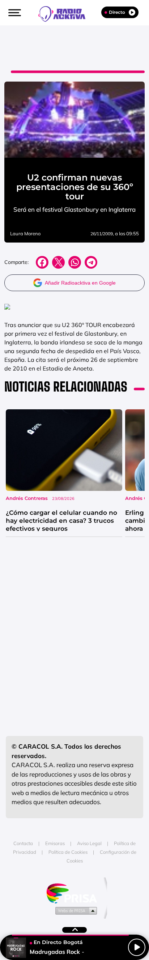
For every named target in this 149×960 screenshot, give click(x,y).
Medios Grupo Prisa (75, 910)
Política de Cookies (68, 852)
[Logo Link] (65, 13)
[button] (14, 12)
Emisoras (55, 843)
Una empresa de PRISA (74, 892)
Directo (117, 12)
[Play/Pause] (136, 947)
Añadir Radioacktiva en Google (80, 283)
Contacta (23, 843)
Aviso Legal (89, 843)
